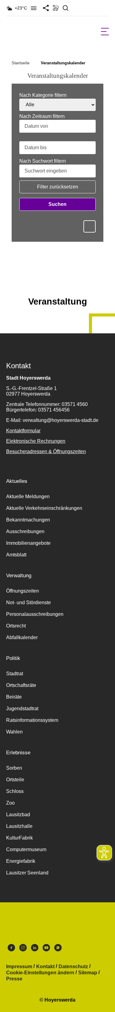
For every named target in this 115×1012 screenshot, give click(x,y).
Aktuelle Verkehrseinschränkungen (44, 508)
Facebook (11, 949)
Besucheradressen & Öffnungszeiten (46, 451)
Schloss (15, 791)
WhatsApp (58, 949)
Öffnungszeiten (22, 590)
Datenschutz (73, 966)
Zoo (10, 802)
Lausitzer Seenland (27, 872)
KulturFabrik (19, 837)
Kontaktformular (23, 430)
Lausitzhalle (19, 826)
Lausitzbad (18, 814)
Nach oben (57, 286)
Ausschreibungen (25, 531)
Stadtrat (14, 673)
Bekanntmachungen (28, 519)
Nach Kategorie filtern (43, 95)
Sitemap (87, 972)
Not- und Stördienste (28, 602)
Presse (14, 978)
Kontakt (45, 966)
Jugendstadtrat (22, 708)
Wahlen (14, 731)
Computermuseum (26, 849)
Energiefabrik (20, 861)
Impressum (19, 966)
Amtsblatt (16, 554)
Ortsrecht (16, 625)
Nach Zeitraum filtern (42, 116)
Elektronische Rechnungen (35, 441)
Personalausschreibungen (34, 614)
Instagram (23, 949)
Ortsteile (15, 779)
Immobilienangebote (28, 543)
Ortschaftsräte (21, 685)
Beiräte (14, 696)
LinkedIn (34, 949)
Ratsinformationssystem (32, 720)
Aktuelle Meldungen (28, 496)
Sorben (14, 768)
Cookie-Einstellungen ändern (40, 972)
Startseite (20, 63)
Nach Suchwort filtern (42, 161)
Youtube (46, 949)
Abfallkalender (22, 637)
